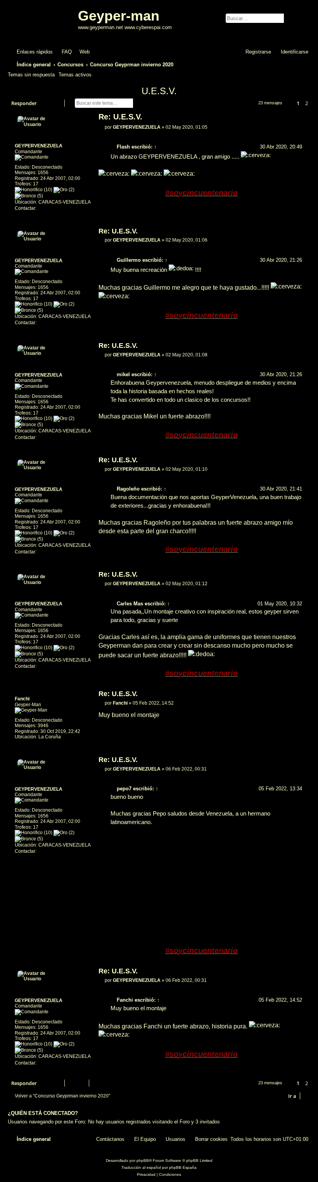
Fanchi (22, 699)
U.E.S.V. (159, 91)
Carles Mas (130, 604)
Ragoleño (128, 489)
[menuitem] (63, 51)
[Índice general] (44, 22)
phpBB (143, 1160)
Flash (123, 147)
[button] (289, 103)
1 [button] (298, 103)
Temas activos (75, 75)
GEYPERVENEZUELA (38, 146)
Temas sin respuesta (31, 75)
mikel (123, 374)
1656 (43, 172)
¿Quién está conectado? (43, 1113)
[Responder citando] (299, 118)
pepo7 (124, 788)
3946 (43, 725)
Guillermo (129, 260)
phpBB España (183, 1167)
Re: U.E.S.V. (120, 116)
